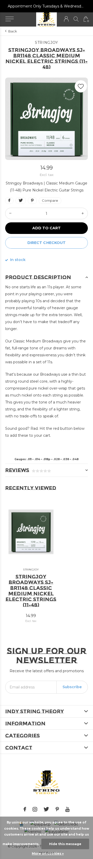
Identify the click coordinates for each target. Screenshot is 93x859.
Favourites (81, 86)
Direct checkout (46, 242)
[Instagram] (35, 809)
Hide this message (65, 844)
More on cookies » (48, 853)
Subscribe (72, 687)
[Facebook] (25, 809)
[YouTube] (67, 809)
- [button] (10, 213)
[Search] (76, 19)
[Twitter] (46, 809)
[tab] (46, 277)
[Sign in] (66, 19)
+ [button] (83, 213)
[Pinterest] (57, 809)
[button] (9, 19)
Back (12, 31)
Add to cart (46, 228)
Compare (50, 200)
